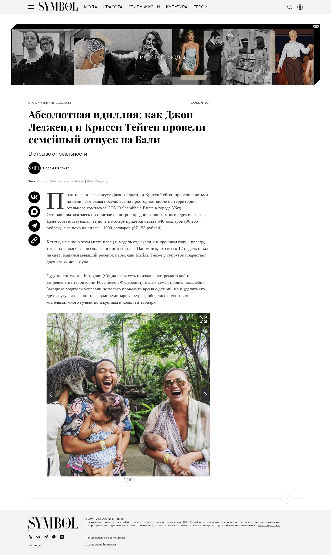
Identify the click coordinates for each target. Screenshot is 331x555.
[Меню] (31, 7)
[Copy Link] (34, 240)
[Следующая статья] (165, 499)
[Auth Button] (300, 7)
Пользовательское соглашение (105, 537)
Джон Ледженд (97, 181)
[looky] (62, 537)
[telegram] (46, 537)
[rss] (30, 537)
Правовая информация (101, 544)
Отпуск (42, 181)
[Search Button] (290, 7)
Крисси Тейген (74, 181)
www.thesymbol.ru (269, 525)
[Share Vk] (34, 197)
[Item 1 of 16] (128, 394)
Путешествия (61, 102)
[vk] (38, 537)
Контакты (35, 546)
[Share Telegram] (34, 226)
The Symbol (58, 7)
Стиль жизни (38, 102)
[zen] (54, 537)
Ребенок (55, 181)
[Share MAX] (34, 211)
